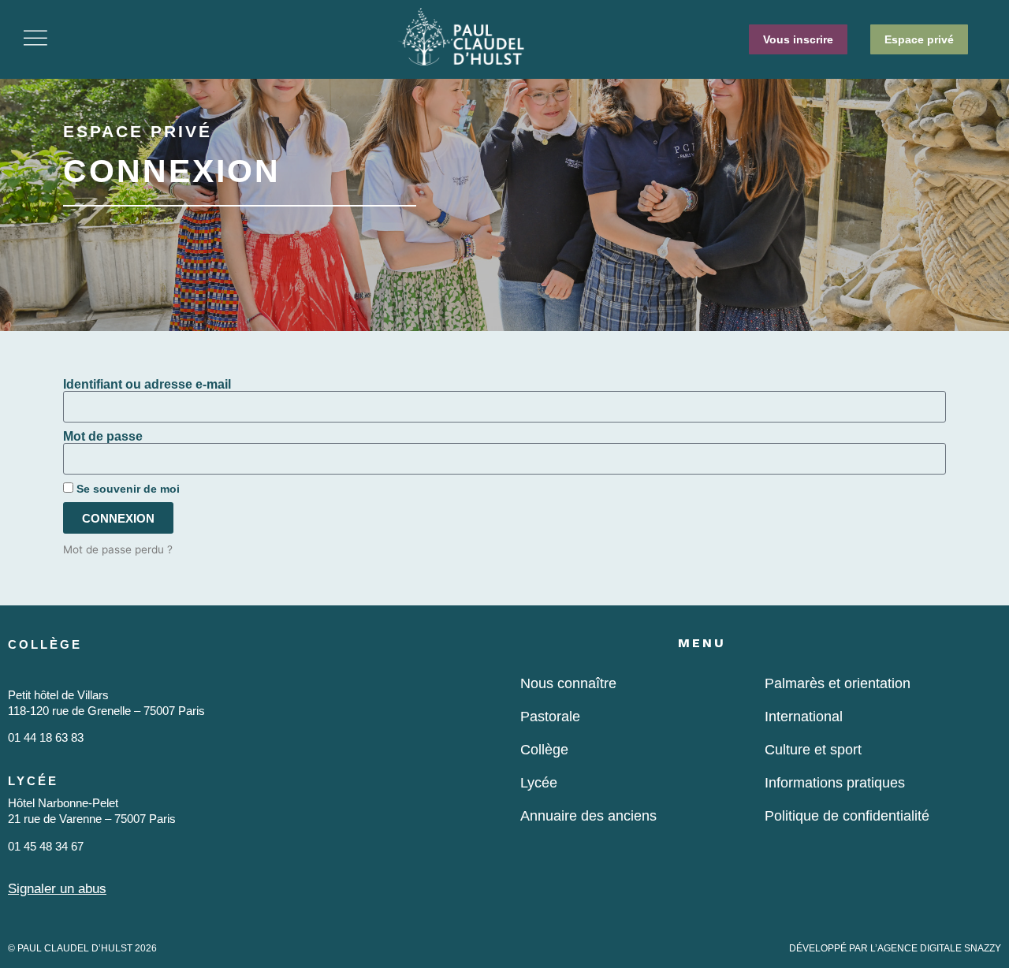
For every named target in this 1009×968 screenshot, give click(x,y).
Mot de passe (103, 436)
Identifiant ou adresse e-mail (147, 384)
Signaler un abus (57, 888)
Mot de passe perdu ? (118, 549)
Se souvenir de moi (126, 489)
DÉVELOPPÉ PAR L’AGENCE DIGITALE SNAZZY (895, 948)
